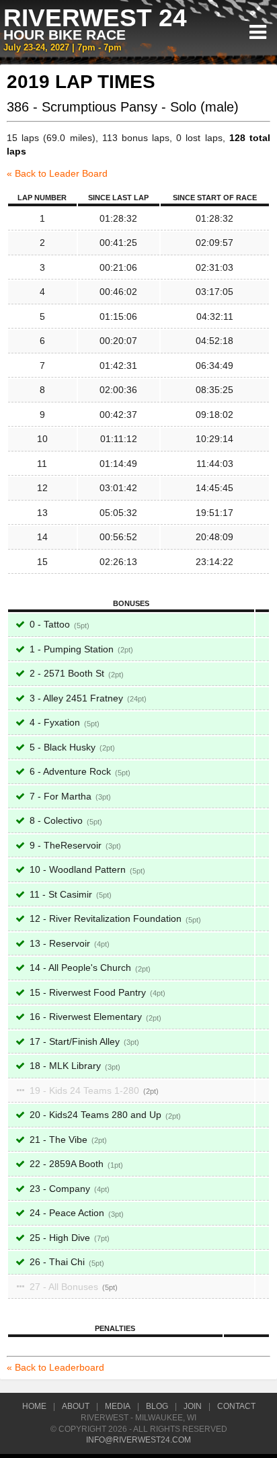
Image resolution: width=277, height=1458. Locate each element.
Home (34, 1406)
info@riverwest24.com (138, 1440)
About (75, 1406)
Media (117, 1406)
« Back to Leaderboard (55, 1367)
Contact (236, 1406)
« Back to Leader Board (57, 173)
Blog (157, 1406)
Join (193, 1406)
